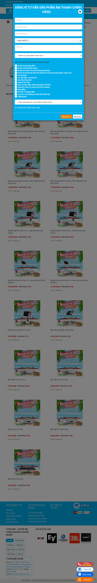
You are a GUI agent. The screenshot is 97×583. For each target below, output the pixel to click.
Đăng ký (65, 117)
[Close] (80, 12)
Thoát (78, 117)
